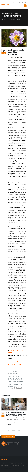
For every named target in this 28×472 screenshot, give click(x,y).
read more (8, 424)
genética (15, 381)
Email (21, 388)
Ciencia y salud (14, 371)
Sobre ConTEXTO (5, 449)
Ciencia (12, 373)
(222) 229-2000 (19, 2)
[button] (26, 2)
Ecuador (15, 380)
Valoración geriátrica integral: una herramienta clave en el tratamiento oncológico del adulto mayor (16, 414)
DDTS (16, 373)
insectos (20, 381)
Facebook (14, 388)
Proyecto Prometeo (18, 383)
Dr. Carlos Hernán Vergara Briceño (15, 378)
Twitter (17, 388)
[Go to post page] (14, 404)
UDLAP (9, 384)
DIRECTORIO (16, 449)
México (10, 383)
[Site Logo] (5, 4)
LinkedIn (19, 388)
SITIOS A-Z (22, 449)
